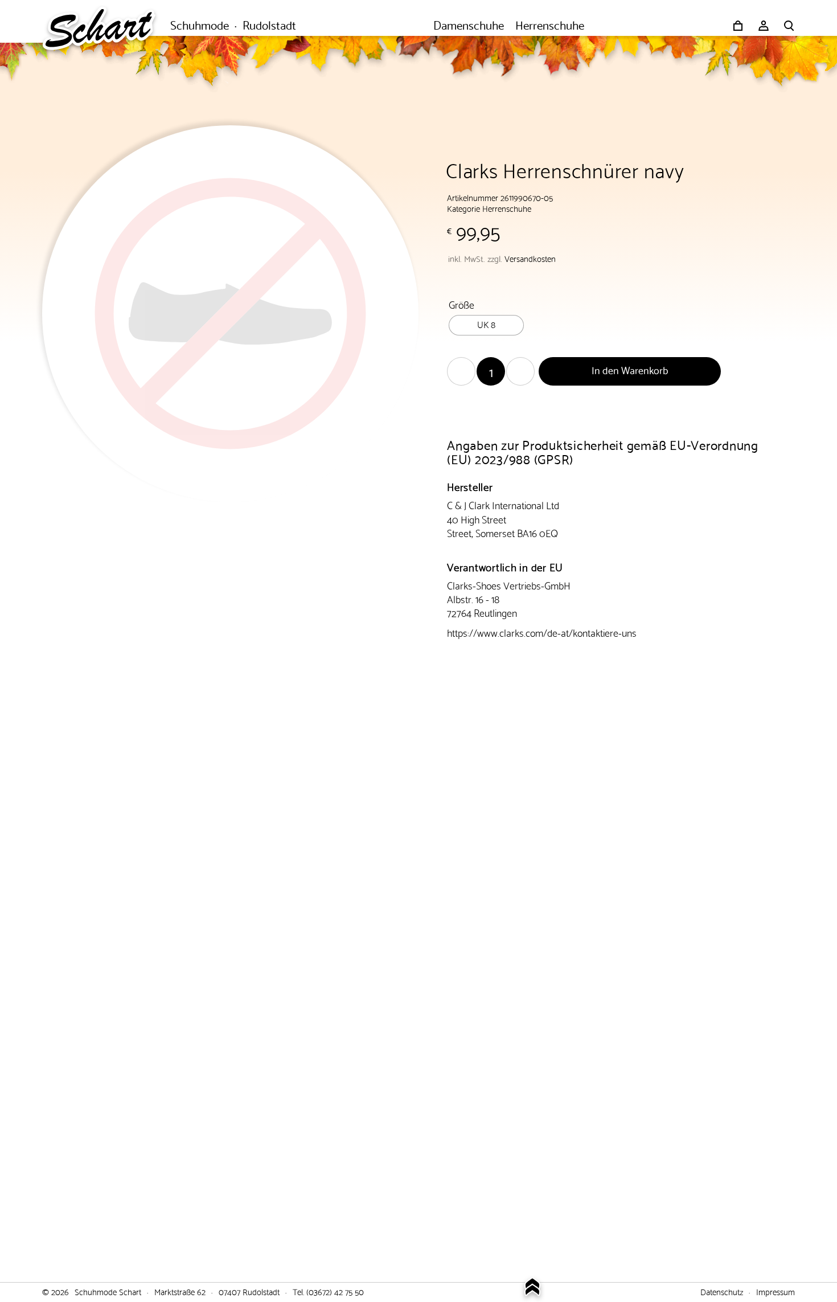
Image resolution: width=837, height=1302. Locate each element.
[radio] (486, 325)
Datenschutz (721, 1291)
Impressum (775, 1291)
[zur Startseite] (104, 25)
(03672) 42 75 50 (335, 1291)
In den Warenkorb (630, 369)
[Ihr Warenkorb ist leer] (738, 25)
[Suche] (789, 25)
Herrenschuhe (506, 207)
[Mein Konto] (763, 25)
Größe (461, 304)
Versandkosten (530, 258)
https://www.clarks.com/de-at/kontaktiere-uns (542, 632)
